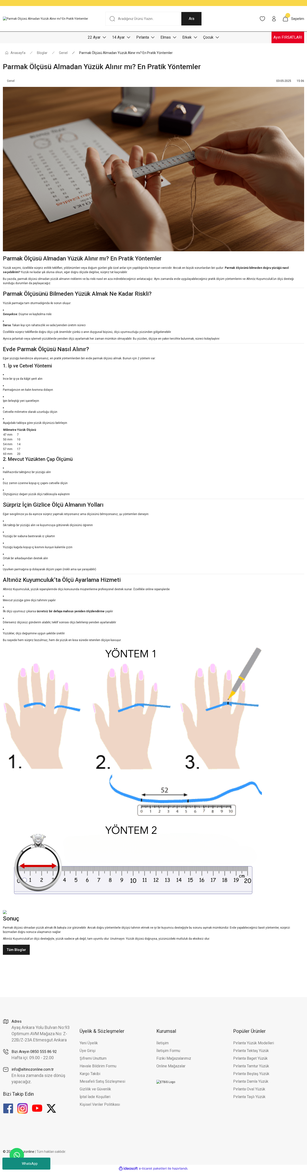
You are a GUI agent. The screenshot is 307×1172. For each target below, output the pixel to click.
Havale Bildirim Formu (98, 1066)
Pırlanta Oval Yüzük (249, 1089)
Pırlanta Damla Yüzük (250, 1081)
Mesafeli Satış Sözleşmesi (102, 1081)
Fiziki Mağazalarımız (173, 1058)
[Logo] (45, 19)
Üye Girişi (87, 1050)
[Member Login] (274, 19)
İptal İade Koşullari (95, 1096)
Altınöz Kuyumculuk (16, 938)
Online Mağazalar (170, 1066)
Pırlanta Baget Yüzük (250, 1058)
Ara (191, 18)
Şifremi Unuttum (93, 1058)
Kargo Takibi (90, 1073)
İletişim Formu (168, 1050)
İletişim (162, 1043)
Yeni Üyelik (89, 1043)
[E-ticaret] (153, 1168)
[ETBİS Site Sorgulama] (165, 1081)
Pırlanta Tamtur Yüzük (251, 1066)
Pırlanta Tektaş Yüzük (251, 1050)
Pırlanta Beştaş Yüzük (251, 1073)
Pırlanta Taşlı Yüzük (249, 1096)
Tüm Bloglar (16, 950)
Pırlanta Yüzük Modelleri (253, 1043)
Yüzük (25, 272)
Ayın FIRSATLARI (287, 37)
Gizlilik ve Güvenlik (95, 1089)
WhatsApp (30, 1164)
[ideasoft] (128, 1168)
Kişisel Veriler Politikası (100, 1104)
